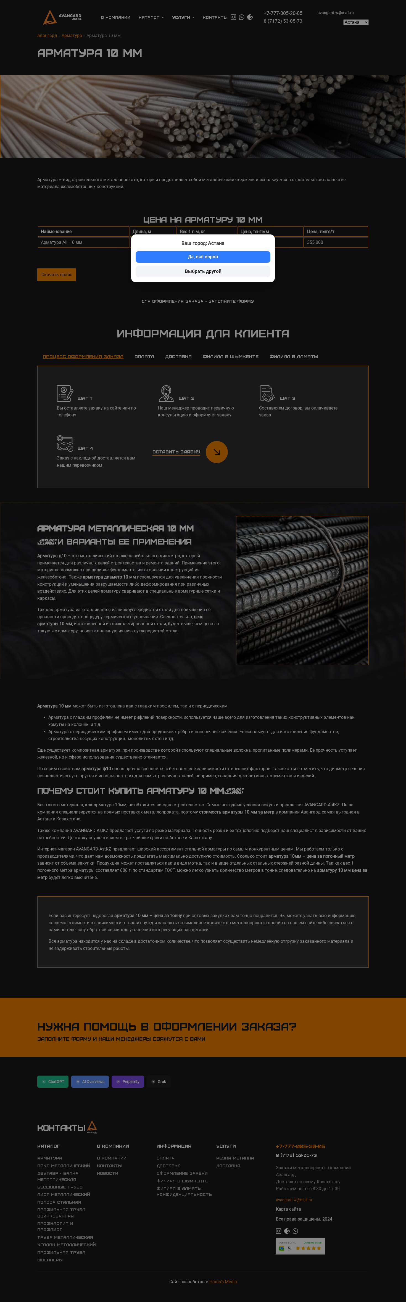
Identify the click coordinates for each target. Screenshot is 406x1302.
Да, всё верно (203, 256)
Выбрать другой (203, 271)
